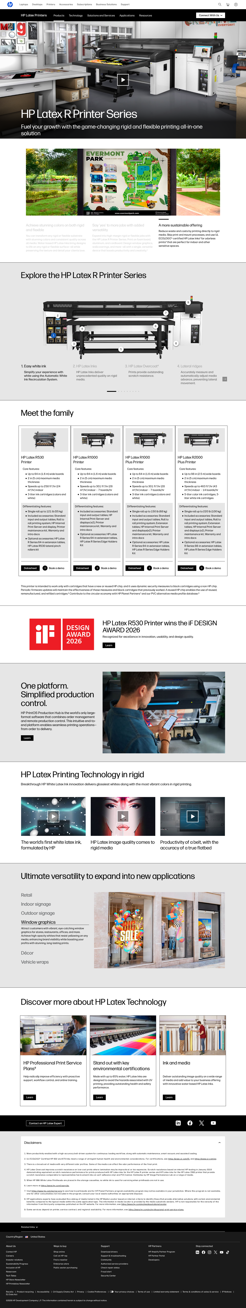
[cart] (228, 5)
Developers (153, 1260)
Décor (27, 931)
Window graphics (38, 922)
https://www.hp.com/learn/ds (55, 1185)
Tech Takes (11, 1276)
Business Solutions (106, 4)
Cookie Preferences (97, 1292)
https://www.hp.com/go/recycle (47, 1191)
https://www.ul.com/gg (205, 1159)
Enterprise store (61, 1264)
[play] (123, 80)
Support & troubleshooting (113, 1256)
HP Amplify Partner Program (161, 1252)
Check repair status (110, 1267)
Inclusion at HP (13, 1267)
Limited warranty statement (166, 1292)
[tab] (55, 896)
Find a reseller (60, 1260)
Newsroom (11, 1272)
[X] (215, 1252)
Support (125, 4)
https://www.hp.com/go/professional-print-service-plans (156, 1209)
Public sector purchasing (65, 1267)
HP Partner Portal (156, 1256)
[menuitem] (23, 5)
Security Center (108, 1276)
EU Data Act (11, 1294)
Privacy (80, 1292)
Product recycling (25, 1292)
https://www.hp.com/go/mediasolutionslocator (144, 1204)
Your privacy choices (124, 1292)
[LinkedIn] (197, 1252)
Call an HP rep (60, 1256)
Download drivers (109, 1252)
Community (106, 1260)
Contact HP (11, 1252)
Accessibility (43, 1292)
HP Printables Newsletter (18, 1284)
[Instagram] (209, 1252)
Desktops (37, 4)
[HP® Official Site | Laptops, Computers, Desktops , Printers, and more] (10, 5)
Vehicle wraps (35, 962)
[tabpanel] (56, 234)
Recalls (9, 1292)
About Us (11, 1246)
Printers (51, 4)
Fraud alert (106, 1272)
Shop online (59, 1252)
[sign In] (236, 5)
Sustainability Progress (17, 1264)
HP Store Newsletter (15, 1280)
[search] (220, 5)
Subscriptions (84, 4)
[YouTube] (221, 1252)
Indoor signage (36, 904)
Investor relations (14, 1260)
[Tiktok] (227, 1252)
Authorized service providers (114, 1264)
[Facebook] (203, 1252)
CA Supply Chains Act (63, 1292)
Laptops (23, 4)
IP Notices (227, 1292)
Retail (26, 895)
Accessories (66, 4)
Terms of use (144, 1292)
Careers (10, 1256)
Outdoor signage (38, 913)
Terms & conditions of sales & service (201, 1292)
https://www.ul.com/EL (179, 1159)
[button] (224, 379)
